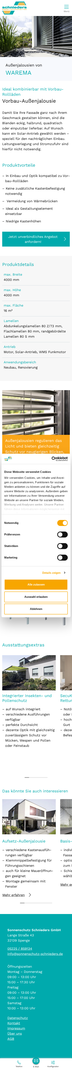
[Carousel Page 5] (45, 777)
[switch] (62, 534)
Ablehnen (36, 608)
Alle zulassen (36, 584)
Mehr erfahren (13, 895)
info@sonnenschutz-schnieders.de (35, 954)
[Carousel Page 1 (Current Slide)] (27, 777)
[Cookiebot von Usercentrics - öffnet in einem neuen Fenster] (52, 458)
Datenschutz (17, 1018)
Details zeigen (51, 572)
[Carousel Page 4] (40, 777)
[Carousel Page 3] (36, 777)
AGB (10, 1039)
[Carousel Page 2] (31, 777)
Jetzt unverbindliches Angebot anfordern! (33, 239)
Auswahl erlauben (36, 596)
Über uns (14, 1033)
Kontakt (13, 1023)
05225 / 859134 (19, 949)
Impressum (16, 1028)
